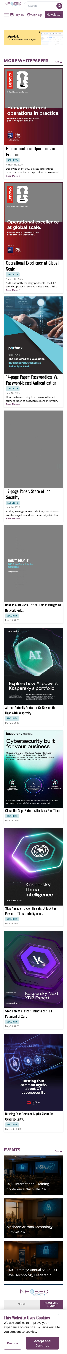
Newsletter (54, 15)
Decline (12, 1343)
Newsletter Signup (51, 1304)
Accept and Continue (42, 1343)
